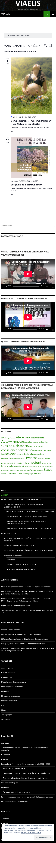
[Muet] (48, 286)
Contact (16, 629)
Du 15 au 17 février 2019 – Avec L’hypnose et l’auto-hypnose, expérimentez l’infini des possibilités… (27, 592)
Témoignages (6, 715)
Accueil (4, 490)
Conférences (6, 677)
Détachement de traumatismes (13, 682)
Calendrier (5, 754)
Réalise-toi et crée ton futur (14, 769)
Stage (48, 469)
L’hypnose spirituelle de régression (21, 565)
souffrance (31, 470)
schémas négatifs (13, 470)
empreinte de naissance (27, 454)
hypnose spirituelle (44, 458)
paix (23, 466)
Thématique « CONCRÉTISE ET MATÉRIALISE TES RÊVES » (26, 773)
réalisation (4, 470)
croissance (43, 450)
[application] (28, 274)
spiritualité (40, 470)
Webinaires (6, 719)
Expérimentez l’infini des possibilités (15, 605)
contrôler (35, 450)
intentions (45, 463)
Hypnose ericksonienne (10, 696)
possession (28, 466)
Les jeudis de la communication (26, 184)
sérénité (4, 474)
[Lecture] (5, 286)
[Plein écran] (52, 286)
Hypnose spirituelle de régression (11, 463)
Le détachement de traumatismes (34, 639)
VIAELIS (5, 13)
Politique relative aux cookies (31, 833)
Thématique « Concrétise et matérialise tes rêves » (28, 517)
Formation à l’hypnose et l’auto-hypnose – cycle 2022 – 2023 (29, 512)
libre (50, 463)
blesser (36, 442)
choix (46, 442)
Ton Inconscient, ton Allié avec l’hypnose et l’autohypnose (28, 550)
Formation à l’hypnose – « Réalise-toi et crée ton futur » (30, 529)
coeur (30, 446)
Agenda (4, 495)
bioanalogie (28, 442)
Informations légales (9, 783)
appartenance (11, 438)
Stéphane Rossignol (9, 639)
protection (35, 466)
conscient (25, 450)
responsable (49, 466)
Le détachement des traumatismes (21, 569)
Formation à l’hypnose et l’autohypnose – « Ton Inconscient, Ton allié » (26, 522)
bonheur (41, 442)
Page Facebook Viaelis (12, 236)
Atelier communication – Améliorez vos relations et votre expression (29, 539)
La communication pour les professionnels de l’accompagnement (23, 506)
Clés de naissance (8, 672)
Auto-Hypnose (12, 441)
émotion (37, 473)
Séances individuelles (13, 555)
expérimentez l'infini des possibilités (12, 458)
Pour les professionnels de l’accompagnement (21, 500)
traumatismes (14, 473)
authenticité (38, 437)
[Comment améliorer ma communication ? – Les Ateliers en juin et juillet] (31, 85)
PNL (3, 705)
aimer (3, 437)
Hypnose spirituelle (9, 701)
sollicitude (23, 470)
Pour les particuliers (10, 533)
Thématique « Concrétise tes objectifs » (20, 545)
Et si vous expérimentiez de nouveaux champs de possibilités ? (26, 587)
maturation (17, 466)
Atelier (20, 437)
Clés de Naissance (14, 446)
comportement (38, 446)
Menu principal (53, 14)
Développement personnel (12, 686)
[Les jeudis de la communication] (31, 157)
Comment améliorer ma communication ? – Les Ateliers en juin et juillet (31, 122)
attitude (29, 437)
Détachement (8, 453)
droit (49, 450)
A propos (5, 743)
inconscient (32, 462)
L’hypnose (11, 560)
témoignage (28, 473)
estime (41, 454)
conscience (9, 450)
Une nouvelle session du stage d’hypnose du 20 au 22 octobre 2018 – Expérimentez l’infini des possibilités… (25, 599)
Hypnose (31, 458)
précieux (42, 466)
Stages (3, 710)
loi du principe (7, 466)
